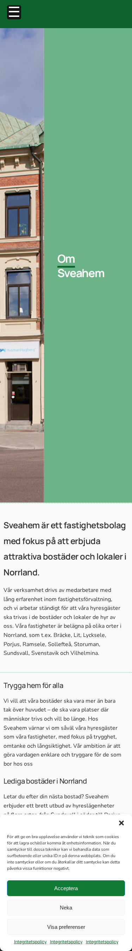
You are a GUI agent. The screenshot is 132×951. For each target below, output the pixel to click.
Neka (66, 908)
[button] (121, 822)
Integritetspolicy (30, 942)
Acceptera (66, 888)
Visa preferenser (66, 927)
